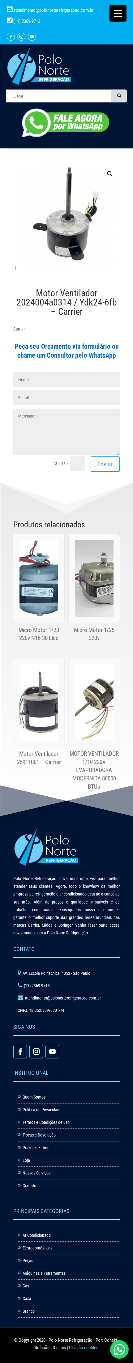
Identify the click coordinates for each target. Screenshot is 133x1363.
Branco (29, 1311)
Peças (28, 1260)
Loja (26, 1160)
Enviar (105, 464)
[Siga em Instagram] (21, 37)
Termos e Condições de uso (46, 1122)
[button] (109, 173)
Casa (27, 1298)
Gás (26, 1285)
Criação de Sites (83, 1347)
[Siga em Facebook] (11, 37)
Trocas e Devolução (39, 1134)
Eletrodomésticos (37, 1247)
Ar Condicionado (37, 1235)
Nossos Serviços (36, 1172)
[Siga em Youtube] (32, 37)
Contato (29, 1185)
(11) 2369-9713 (26, 21)
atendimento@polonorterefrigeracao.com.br (53, 10)
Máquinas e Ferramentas (44, 1273)
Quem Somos (34, 1097)
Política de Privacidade (42, 1109)
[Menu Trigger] (118, 13)
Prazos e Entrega (37, 1147)
